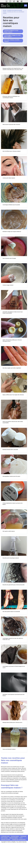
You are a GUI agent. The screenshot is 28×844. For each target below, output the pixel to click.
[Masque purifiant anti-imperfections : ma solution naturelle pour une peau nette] (14, 56)
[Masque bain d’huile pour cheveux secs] (14, 710)
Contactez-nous (5, 836)
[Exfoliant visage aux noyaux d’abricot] (14, 219)
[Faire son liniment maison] (14, 737)
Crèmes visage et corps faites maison (11, 31)
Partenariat (23, 836)
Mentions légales (13, 837)
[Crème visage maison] (14, 273)
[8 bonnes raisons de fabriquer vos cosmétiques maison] (14, 84)
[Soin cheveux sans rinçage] (14, 246)
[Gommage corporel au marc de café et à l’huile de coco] (14, 626)
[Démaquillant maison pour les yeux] (14, 464)
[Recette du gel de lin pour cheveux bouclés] (14, 573)
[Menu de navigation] (25, 5)
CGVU (21, 837)
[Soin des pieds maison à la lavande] (14, 599)
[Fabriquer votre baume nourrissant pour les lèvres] (14, 682)
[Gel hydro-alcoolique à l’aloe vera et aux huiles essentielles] (14, 300)
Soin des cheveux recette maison (11, 40)
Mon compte (4, 837)
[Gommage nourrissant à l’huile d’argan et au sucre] (14, 654)
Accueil (4, 10)
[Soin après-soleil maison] (14, 519)
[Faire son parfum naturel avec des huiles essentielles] (14, 409)
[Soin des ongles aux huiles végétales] (14, 356)
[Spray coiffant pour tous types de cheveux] (14, 383)
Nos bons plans (15, 836)
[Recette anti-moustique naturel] (14, 546)
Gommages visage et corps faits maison (12, 35)
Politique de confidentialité (19, 839)
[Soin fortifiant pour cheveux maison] (14, 139)
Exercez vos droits (5, 839)
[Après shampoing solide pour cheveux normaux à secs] (14, 328)
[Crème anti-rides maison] (14, 166)
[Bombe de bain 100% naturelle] (14, 437)
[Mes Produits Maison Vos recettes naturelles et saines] (6, 5)
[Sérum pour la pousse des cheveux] (14, 112)
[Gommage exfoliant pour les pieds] (14, 193)
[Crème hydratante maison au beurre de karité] (14, 491)
